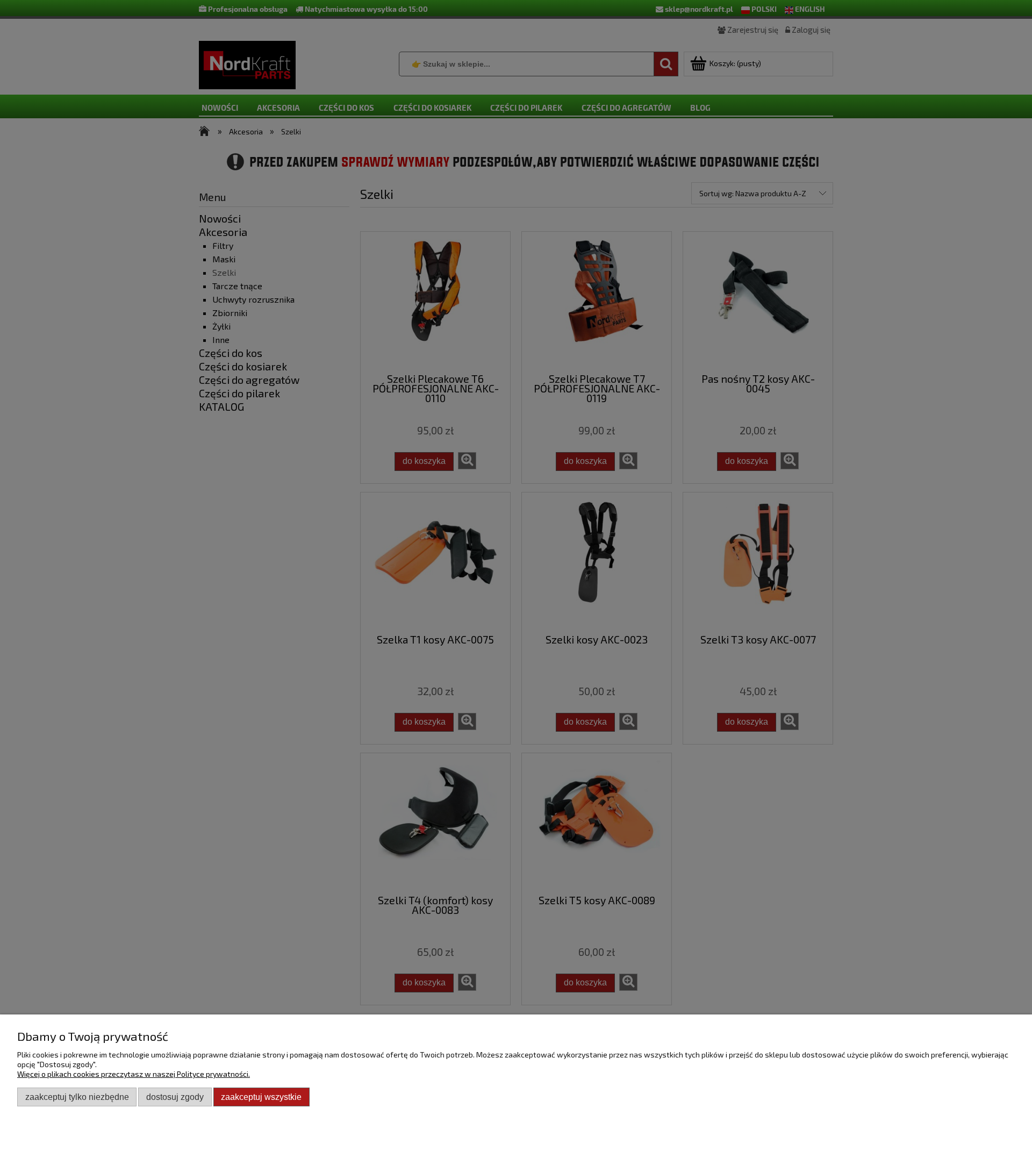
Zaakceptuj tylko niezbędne (77, 1097)
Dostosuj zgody (175, 1097)
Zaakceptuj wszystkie (261, 1097)
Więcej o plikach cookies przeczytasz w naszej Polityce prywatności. (133, 1073)
